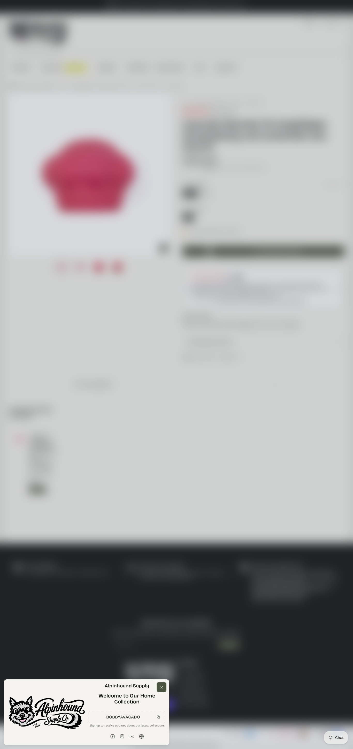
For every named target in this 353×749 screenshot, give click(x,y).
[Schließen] (161, 687)
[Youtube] (132, 736)
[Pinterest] (142, 736)
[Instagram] (122, 736)
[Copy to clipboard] (158, 717)
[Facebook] (112, 736)
